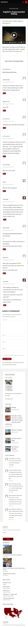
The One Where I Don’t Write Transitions (12, 555)
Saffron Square (6, 586)
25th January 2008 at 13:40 (8, 167)
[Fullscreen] (23, 42)
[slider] (12, 42)
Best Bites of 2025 (7, 582)
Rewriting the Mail (18, 61)
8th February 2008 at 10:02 (8, 259)
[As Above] (5, 257)
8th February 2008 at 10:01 (8, 230)
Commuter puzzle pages (8, 598)
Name (4, 335)
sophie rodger (6, 79)
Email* (4, 532)
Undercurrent (6, 590)
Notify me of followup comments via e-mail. (14, 355)
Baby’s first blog (17, 470)
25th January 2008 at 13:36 (8, 121)
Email (4, 341)
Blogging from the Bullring (9, 573)
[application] (14, 35)
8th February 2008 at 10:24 (8, 283)
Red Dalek (5, 199)
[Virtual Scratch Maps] (14, 619)
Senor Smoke (6, 228)
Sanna (4, 182)
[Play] (4, 42)
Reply (4, 93)
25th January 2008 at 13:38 (8, 138)
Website (4, 348)
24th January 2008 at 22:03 (8, 82)
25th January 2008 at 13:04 (8, 103)
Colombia (18, 458)
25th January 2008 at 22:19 (8, 184)
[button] (14, 35)
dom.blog (4, 2)
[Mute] (21, 42)
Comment (5, 319)
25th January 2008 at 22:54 (8, 201)
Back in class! (8, 61)
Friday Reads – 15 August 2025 (10, 594)
